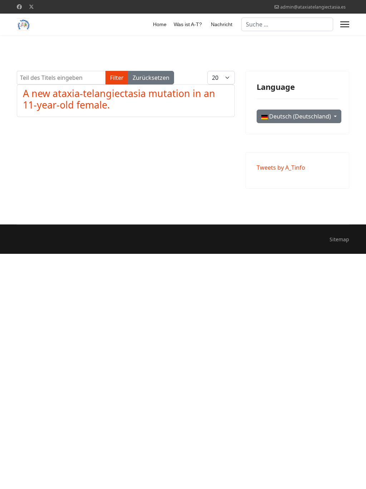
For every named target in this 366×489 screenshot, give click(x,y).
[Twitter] (31, 6)
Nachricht (221, 24)
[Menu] (344, 24)
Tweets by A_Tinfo (281, 167)
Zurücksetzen (151, 78)
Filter (117, 78)
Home (160, 24)
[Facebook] (19, 6)
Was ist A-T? (188, 24)
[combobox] (287, 24)
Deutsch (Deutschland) (300, 116)
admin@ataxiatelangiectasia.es (313, 7)
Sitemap (339, 239)
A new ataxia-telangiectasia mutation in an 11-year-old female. (119, 99)
